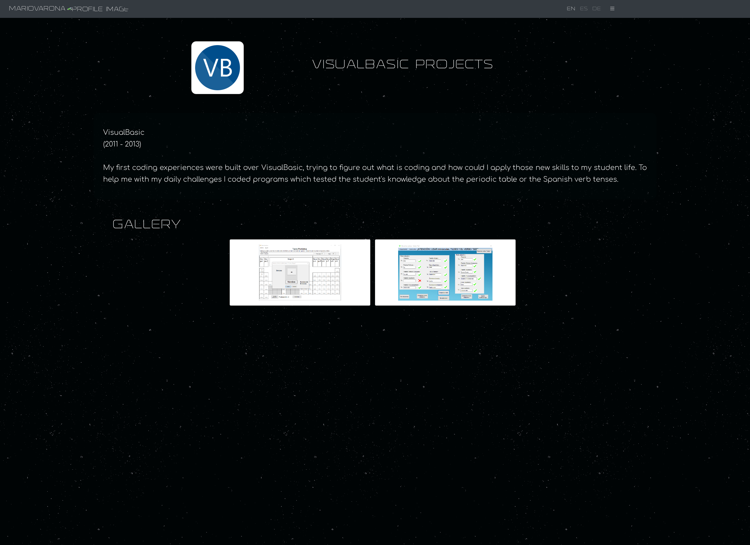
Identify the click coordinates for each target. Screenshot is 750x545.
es (584, 9)
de (596, 9)
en (571, 9)
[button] (612, 9)
